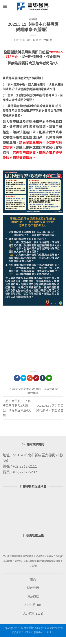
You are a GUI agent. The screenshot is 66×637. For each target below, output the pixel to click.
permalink (32, 392)
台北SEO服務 (31, 632)
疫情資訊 (33, 19)
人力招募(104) (33, 605)
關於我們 (33, 587)
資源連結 (33, 596)
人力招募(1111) (33, 613)
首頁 (33, 579)
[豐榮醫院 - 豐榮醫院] (33, 6)
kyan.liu (47, 40)
